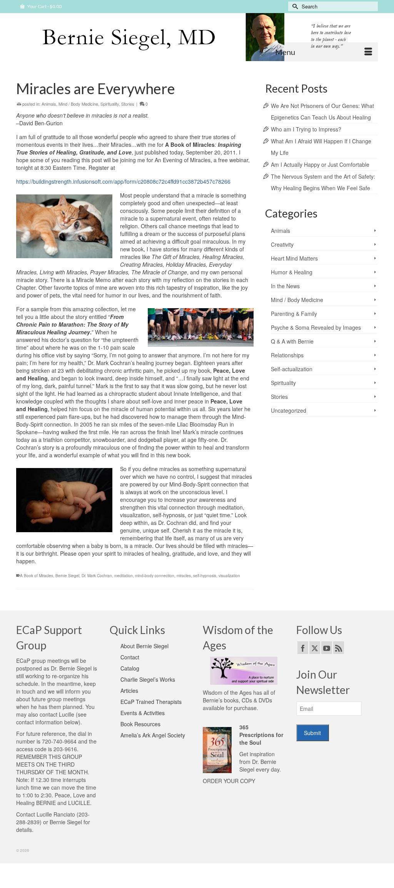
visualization (229, 575)
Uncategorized (288, 410)
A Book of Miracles (36, 575)
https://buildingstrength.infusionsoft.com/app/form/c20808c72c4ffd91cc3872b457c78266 (123, 181)
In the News (285, 286)
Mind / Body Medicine (78, 104)
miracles (184, 575)
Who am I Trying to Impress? (306, 129)
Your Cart (44, 6)
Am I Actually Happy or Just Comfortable (320, 164)
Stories (127, 104)
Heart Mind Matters (294, 258)
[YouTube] (326, 647)
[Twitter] (314, 647)
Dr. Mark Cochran (97, 575)
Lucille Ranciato (56, 814)
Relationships (287, 355)
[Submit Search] (294, 6)
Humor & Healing (291, 272)
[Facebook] (302, 647)
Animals (49, 104)
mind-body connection (154, 575)
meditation (123, 575)
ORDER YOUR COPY (229, 781)
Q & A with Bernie (292, 341)
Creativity (282, 244)
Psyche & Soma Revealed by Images (316, 327)
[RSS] (338, 647)
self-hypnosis (204, 575)
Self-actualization (291, 369)
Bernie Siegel (67, 575)
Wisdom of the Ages (227, 692)
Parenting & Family (294, 313)
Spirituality (109, 104)
